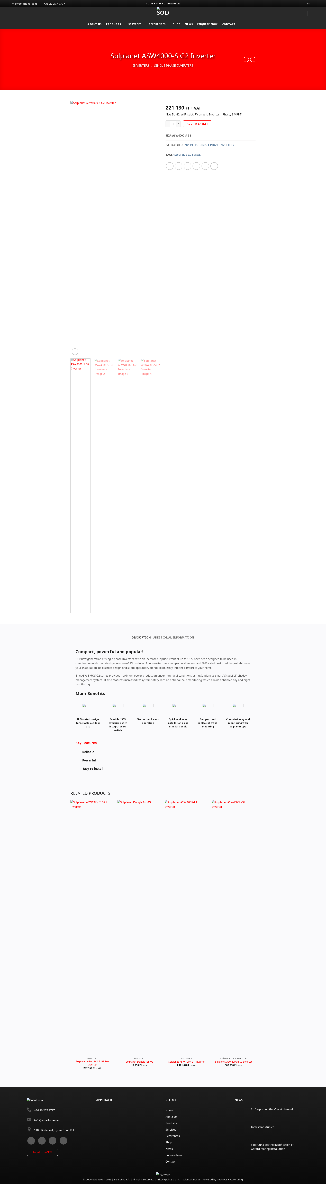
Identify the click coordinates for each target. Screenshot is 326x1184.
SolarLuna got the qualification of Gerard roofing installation (272, 1147)
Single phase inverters (173, 65)
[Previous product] (252, 59)
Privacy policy (165, 1179)
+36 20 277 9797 (44, 1110)
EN (308, 3)
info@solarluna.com (46, 1120)
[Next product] (246, 59)
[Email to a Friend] (187, 166)
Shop (176, 24)
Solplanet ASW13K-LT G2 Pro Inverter (92, 1063)
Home (169, 1110)
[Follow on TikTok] (52, 1141)
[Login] (302, 13)
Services (135, 24)
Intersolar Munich (262, 1127)
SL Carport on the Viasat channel (272, 1109)
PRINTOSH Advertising (230, 1179)
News (189, 24)
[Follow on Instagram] (42, 1141)
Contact (229, 24)
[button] (321, 13)
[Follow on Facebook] (31, 1141)
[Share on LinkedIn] (205, 166)
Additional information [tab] (173, 637)
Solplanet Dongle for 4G (139, 1061)
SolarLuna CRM (42, 1152)
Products (113, 24)
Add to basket (197, 123)
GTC (177, 1179)
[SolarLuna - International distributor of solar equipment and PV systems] (163, 13)
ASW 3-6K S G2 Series (187, 155)
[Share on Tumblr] (214, 166)
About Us (94, 24)
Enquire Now (207, 24)
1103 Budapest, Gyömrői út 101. (54, 1130)
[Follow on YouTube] (63, 1141)
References (157, 24)
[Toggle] (79, 752)
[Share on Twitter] (178, 166)
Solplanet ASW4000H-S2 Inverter (233, 1061)
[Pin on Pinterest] (196, 166)
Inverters (141, 65)
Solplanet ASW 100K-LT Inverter (186, 1061)
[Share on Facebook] (170, 166)
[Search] (312, 13)
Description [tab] (141, 637)
